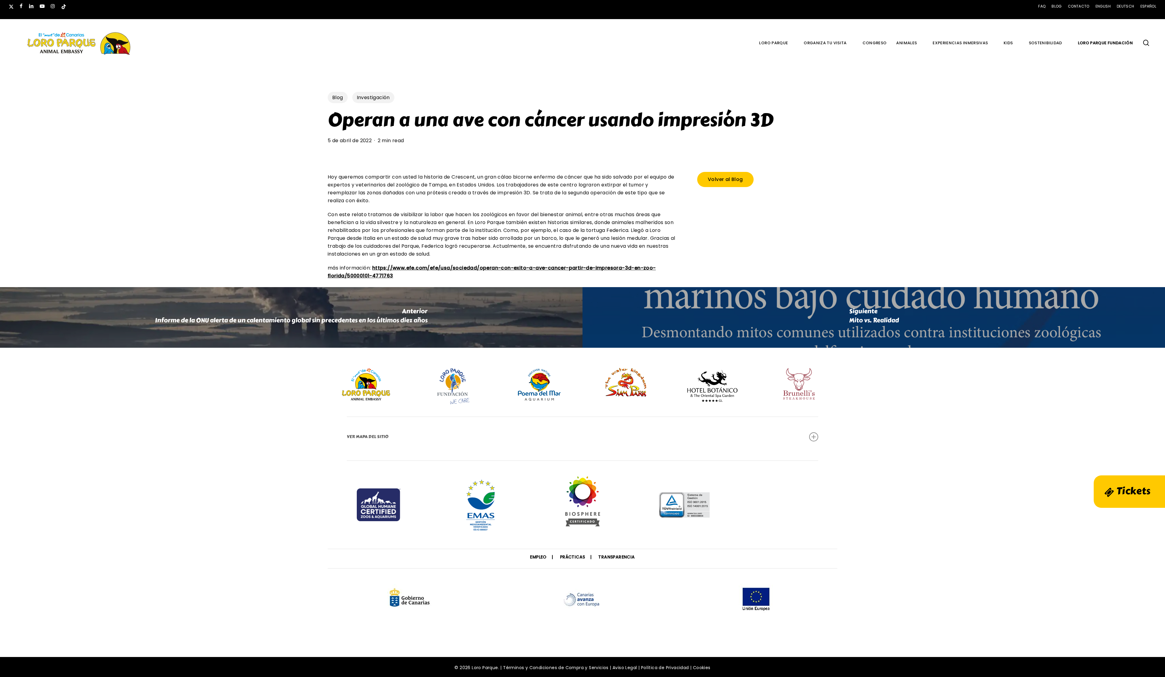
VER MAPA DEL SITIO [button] (367, 437)
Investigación (373, 97)
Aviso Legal (625, 668)
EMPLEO (538, 557)
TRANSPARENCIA (616, 557)
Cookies (702, 668)
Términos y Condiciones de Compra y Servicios (556, 668)
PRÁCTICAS (572, 557)
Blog (337, 97)
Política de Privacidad (665, 668)
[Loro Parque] (582, 503)
